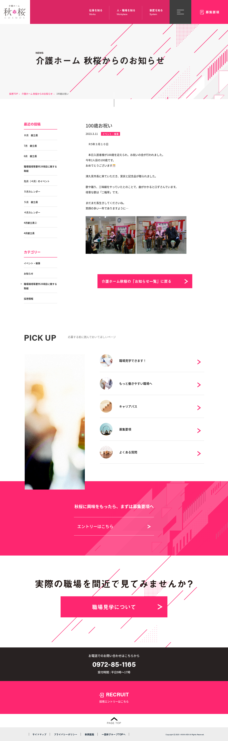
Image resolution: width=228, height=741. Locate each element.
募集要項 (125, 429)
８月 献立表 (31, 135)
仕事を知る (95, 12)
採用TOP (13, 93)
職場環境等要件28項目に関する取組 (40, 168)
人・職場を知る (126, 12)
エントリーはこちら (95, 526)
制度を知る (156, 12)
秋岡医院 (89, 734)
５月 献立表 (31, 202)
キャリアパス (128, 406)
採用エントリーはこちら (114, 696)
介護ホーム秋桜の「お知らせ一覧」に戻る (136, 281)
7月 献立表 (30, 145)
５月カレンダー (32, 191)
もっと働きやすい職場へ (135, 383)
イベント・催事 (110, 134)
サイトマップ (39, 734)
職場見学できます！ (132, 360)
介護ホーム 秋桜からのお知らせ (37, 93)
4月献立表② (30, 222)
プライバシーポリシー (65, 734)
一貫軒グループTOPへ (114, 734)
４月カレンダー (32, 212)
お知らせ (28, 273)
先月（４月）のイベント (37, 181)
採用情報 (28, 298)
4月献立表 (29, 233)
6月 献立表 (30, 156)
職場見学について (114, 607)
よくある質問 (128, 452)
